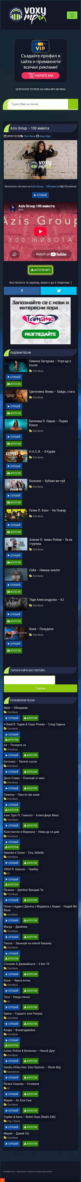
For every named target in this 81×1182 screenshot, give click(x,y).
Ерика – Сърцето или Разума (23, 1013)
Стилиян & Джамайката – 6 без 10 (26, 964)
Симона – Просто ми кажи (22, 794)
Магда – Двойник (16, 926)
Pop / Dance (13, 1121)
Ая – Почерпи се (15, 745)
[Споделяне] (22, 291)
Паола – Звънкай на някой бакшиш (27, 943)
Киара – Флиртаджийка (19, 1030)
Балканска (13, 1071)
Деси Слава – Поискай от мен (24, 778)
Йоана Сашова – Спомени (21, 1084)
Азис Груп (45, 136)
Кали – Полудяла (41, 629)
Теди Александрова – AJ (46, 600)
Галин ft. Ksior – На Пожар (47, 510)
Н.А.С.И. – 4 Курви (42, 451)
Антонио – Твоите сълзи (20, 761)
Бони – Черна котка (17, 980)
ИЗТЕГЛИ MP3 (42, 270)
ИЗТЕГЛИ (15, 383)
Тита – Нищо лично (17, 997)
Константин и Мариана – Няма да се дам (31, 832)
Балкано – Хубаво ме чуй (47, 481)
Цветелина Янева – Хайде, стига (52, 391)
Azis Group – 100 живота (45, 186)
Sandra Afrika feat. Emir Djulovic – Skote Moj (32, 1067)
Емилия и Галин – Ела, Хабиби (24, 852)
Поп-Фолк (30, 136)
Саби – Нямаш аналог (44, 570)
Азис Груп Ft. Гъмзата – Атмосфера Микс (31, 815)
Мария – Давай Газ (16, 1133)
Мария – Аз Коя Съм (17, 1100)
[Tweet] (58, 291)
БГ (8, 873)
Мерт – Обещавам (16, 708)
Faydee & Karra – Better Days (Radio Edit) (30, 1117)
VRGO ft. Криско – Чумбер (21, 869)
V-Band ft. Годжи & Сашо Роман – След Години (34, 724)
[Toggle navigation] (72, 15)
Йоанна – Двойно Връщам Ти (23, 890)
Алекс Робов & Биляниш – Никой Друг (29, 1051)
